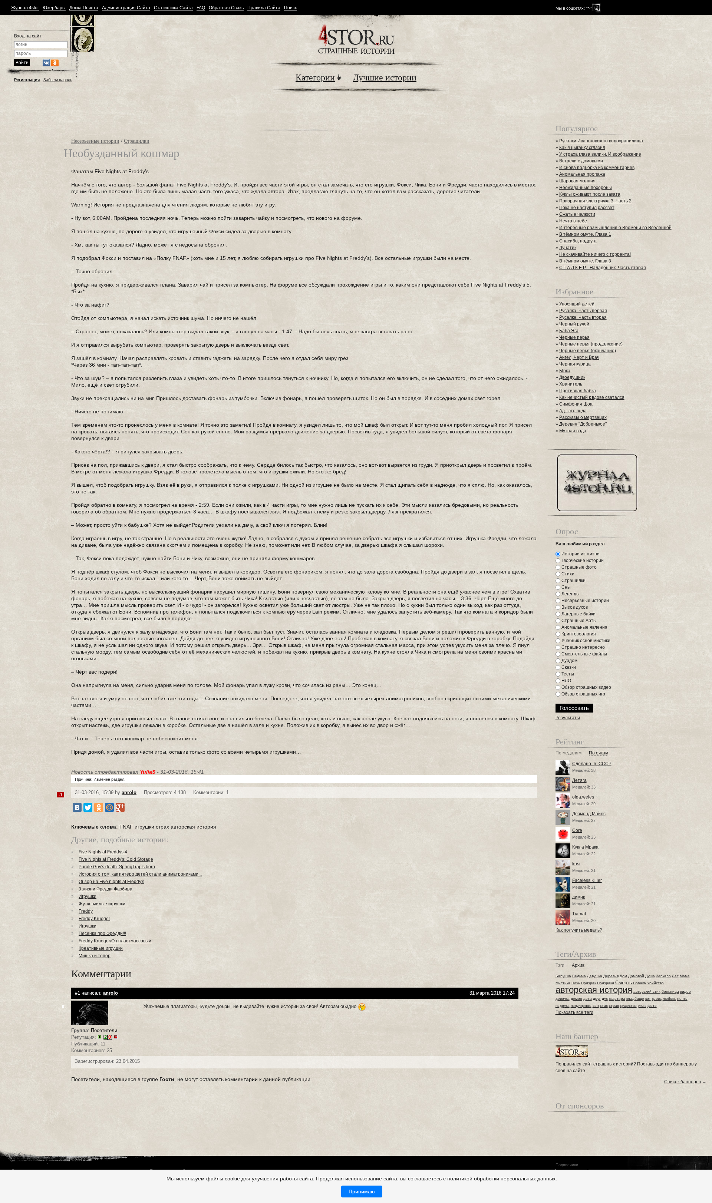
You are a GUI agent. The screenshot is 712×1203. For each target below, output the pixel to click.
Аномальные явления (583, 627)
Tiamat (579, 913)
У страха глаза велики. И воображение (600, 154)
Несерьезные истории (95, 140)
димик (578, 897)
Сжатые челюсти (577, 214)
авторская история (193, 827)
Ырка (564, 370)
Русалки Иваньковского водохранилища (601, 140)
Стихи (567, 573)
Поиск (290, 8)
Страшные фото (578, 567)
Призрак (588, 983)
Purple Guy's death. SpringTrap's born (117, 866)
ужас (642, 1006)
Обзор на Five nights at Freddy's (111, 881)
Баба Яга (568, 330)
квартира (617, 999)
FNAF (126, 827)
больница (670, 991)
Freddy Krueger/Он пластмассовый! (115, 940)
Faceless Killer (587, 880)
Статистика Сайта (173, 8)
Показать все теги (574, 1012)
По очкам (598, 753)
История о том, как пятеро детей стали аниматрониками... (140, 874)
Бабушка (563, 976)
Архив (578, 965)
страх (162, 827)
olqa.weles (583, 797)
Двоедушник (572, 377)
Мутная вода (572, 430)
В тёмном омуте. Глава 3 (585, 261)
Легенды (570, 593)
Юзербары (54, 8)
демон (576, 999)
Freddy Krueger (94, 918)
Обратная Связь (226, 8)
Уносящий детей (576, 304)
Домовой (636, 976)
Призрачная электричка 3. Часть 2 (595, 201)
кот (648, 999)
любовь (669, 999)
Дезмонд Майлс (589, 813)
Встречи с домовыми (581, 160)
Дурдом (568, 660)
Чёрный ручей (574, 324)
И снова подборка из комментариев (596, 167)
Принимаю (362, 1191)
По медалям (568, 753)
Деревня (611, 976)
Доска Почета (83, 8)
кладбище (635, 999)
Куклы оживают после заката (589, 194)
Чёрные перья (574, 337)
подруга (563, 1006)
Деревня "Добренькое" (583, 424)
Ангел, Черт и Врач (579, 357)
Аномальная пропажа (582, 174)
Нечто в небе (573, 221)
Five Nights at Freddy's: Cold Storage (116, 859)
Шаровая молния (577, 181)
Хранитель (570, 384)
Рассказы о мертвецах (583, 417)
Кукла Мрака (585, 847)
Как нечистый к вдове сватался (591, 397)
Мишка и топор (95, 955)
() (107, 1037)
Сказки (568, 667)
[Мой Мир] (109, 807)
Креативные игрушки (101, 948)
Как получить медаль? (579, 930)
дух (605, 999)
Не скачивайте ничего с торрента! (595, 254)
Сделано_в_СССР (592, 763)
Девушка (594, 976)
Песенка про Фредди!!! (102, 933)
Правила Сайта (263, 8)
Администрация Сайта (126, 8)
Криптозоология (578, 634)
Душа (650, 976)
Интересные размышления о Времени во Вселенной (615, 227)
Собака (639, 983)
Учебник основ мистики (585, 640)
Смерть (623, 982)
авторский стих (646, 991)
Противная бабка (577, 390)
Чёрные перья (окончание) (587, 350)
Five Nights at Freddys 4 (103, 852)
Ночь (575, 983)
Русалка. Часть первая (583, 310)
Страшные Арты (578, 620)
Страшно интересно (582, 647)
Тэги (560, 965)
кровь (657, 999)
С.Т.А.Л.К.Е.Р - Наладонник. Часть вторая (602, 267)
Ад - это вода (573, 410)
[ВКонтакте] (77, 807)
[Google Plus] (120, 807)
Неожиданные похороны (585, 187)
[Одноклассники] (98, 807)
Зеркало (663, 976)
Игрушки (87, 896)
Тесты (567, 674)
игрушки (144, 827)
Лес (675, 976)
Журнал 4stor (25, 8)
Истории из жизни (580, 553)
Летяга (579, 780)
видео (685, 991)
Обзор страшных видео (585, 687)
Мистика (563, 983)
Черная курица (575, 364)
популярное (581, 1006)
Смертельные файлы (583, 654)
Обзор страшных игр (582, 694)
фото (652, 1006)
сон (596, 1006)
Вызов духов (574, 607)
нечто (682, 999)
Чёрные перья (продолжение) (591, 344)
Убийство (655, 983)
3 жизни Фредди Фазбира (105, 889)
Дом (623, 976)
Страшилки (136, 140)
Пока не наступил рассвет (586, 207)
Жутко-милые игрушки (102, 903)
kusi (576, 863)
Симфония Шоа (576, 404)
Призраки (605, 983)
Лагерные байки (578, 614)
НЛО (565, 680)
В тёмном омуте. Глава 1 (585, 234)
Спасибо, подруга (578, 241)
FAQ (201, 8)
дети (587, 999)
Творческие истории (582, 560)
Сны (565, 587)
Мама (685, 976)
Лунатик (567, 247)
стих (604, 1006)
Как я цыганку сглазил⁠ (582, 147)
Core (577, 830)
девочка (563, 999)
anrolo (129, 792)
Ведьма (579, 976)
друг (597, 999)
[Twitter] (87, 807)
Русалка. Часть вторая (583, 317)
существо (628, 1006)
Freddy (86, 911)
